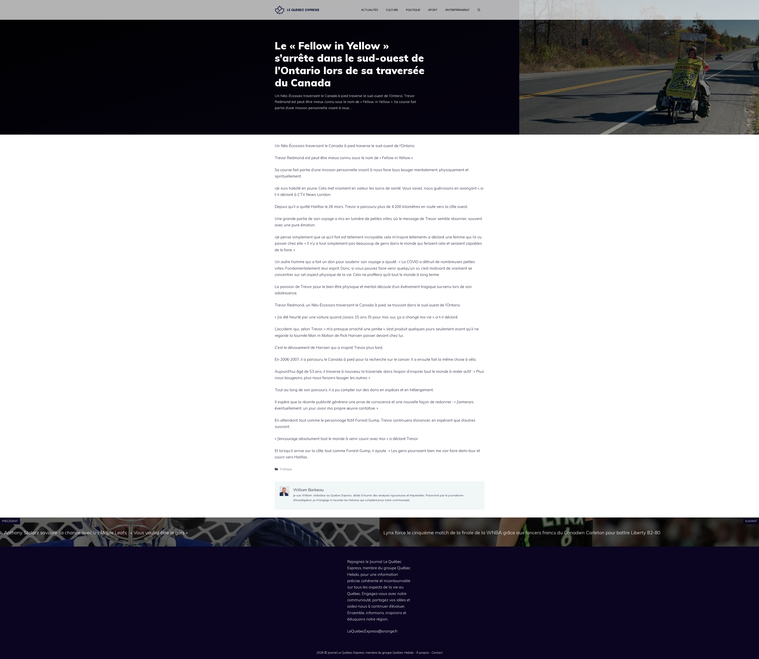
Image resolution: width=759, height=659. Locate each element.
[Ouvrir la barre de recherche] (479, 10)
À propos (422, 652)
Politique (413, 10)
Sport (433, 10)
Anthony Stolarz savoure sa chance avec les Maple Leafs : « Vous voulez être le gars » (96, 532)
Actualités (369, 10)
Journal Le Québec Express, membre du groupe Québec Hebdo (370, 652)
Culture (392, 10)
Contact (437, 652)
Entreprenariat (458, 10)
